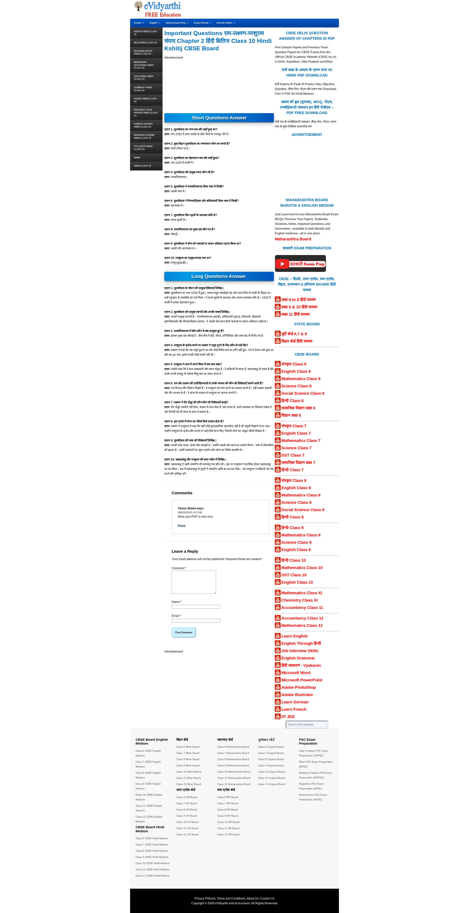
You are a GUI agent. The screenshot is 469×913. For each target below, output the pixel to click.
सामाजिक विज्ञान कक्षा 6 (298, 408)
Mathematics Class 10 (302, 567)
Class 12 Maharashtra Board (234, 784)
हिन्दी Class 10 (293, 560)
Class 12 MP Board (228, 834)
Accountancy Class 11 (302, 607)
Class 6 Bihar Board (188, 746)
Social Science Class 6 (302, 393)
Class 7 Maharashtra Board (233, 753)
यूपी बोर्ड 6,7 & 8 (294, 334)
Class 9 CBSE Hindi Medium (152, 857)
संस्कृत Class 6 (293, 364)
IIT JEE (288, 716)
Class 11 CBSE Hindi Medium (153, 869)
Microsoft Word (296, 672)
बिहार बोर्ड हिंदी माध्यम (296, 341)
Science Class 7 (296, 448)
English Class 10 (297, 582)
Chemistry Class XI (299, 600)
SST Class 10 (293, 575)
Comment (179, 568)
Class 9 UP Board (186, 815)
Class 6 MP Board (227, 797)
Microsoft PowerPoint (301, 680)
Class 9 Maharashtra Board (233, 765)
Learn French (293, 709)
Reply (182, 525)
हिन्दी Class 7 (292, 470)
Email (176, 615)
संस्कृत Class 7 (293, 426)
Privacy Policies (205, 898)
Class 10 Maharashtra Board (234, 771)
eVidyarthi (221, 903)
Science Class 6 (296, 386)
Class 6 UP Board (186, 797)
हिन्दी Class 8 (292, 517)
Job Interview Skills (299, 650)
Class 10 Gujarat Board (271, 771)
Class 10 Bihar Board (188, 771)
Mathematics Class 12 (302, 625)
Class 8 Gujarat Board (271, 759)
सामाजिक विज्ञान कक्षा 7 (298, 462)
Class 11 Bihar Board (188, 777)
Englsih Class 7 (296, 433)
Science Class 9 (296, 542)
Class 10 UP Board (187, 822)
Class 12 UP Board (187, 834)
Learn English (294, 636)
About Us (253, 898)
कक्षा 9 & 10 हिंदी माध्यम (299, 307)
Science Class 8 (296, 502)
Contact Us (267, 898)
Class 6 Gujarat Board (271, 746)
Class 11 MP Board (228, 828)
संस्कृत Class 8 (293, 480)
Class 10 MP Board (228, 822)
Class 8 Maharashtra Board (233, 759)
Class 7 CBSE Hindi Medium (152, 844)
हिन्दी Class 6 (292, 400)
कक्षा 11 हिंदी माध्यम (295, 314)
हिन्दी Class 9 (292, 527)
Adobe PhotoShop (298, 687)
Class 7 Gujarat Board (271, 753)
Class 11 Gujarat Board (271, 777)
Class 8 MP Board (227, 809)
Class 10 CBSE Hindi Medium (153, 863)
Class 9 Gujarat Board (271, 765)
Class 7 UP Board (186, 803)
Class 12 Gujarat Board (271, 784)
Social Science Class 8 (302, 509)
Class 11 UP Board (187, 828)
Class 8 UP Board (186, 809)
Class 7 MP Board (227, 803)
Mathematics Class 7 (300, 440)
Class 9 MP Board (227, 815)
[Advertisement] (219, 85)
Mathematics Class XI (301, 593)
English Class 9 (296, 549)
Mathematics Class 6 (300, 378)
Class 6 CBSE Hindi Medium (152, 838)
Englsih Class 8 (296, 488)
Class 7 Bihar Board (188, 753)
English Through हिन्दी (301, 643)
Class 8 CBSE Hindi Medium (152, 850)
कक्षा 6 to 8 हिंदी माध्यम (298, 299)
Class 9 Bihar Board (188, 765)
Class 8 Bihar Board (188, 759)
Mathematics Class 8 (300, 495)
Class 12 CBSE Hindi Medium (153, 875)
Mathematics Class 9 (300, 535)
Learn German (295, 702)
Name (176, 601)
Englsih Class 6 (296, 371)
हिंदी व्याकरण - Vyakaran (301, 665)
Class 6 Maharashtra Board (233, 746)
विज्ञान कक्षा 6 (291, 415)
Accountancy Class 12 (302, 618)
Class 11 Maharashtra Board (233, 777)
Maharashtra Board (293, 239)
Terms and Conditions (231, 898)
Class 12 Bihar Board (188, 784)
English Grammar (298, 658)
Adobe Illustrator (297, 694)
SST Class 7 (292, 455)
